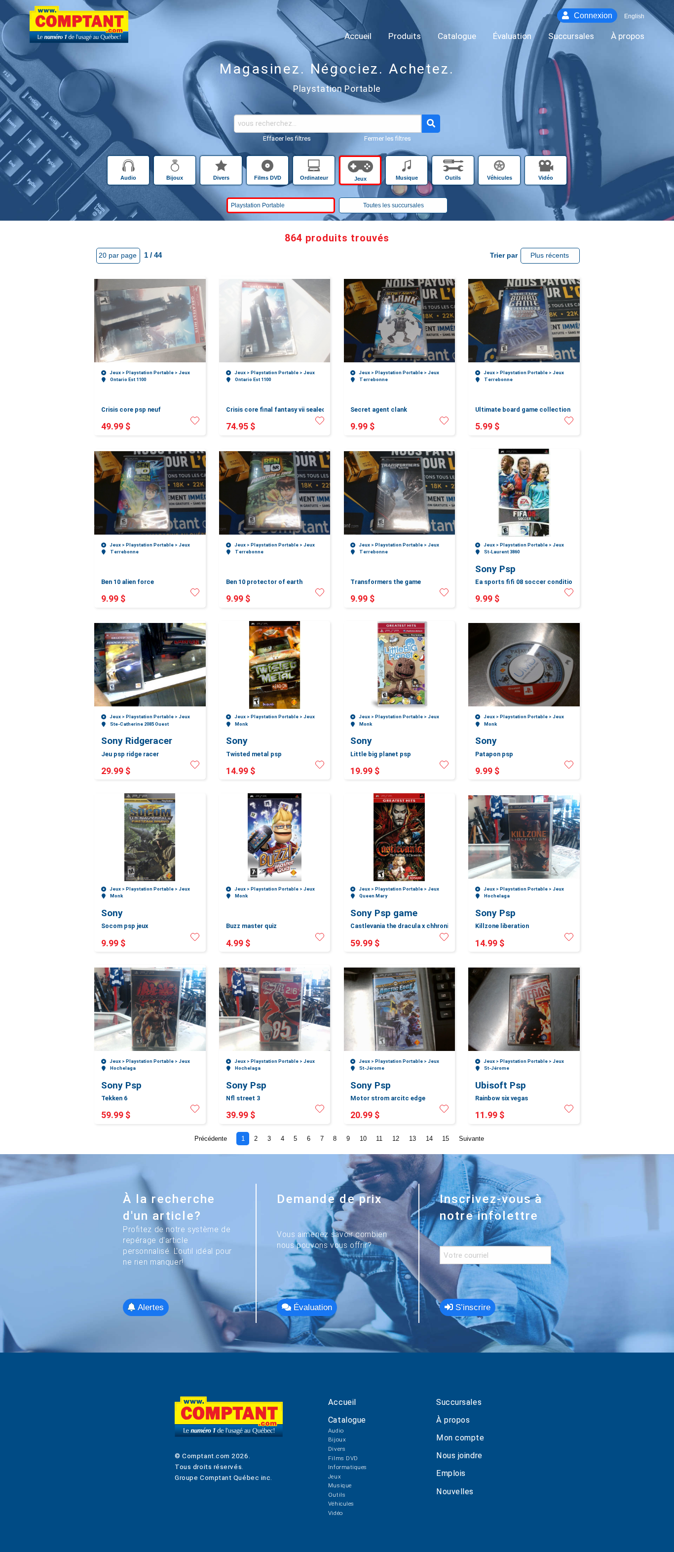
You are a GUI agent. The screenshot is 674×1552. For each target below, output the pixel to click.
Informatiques (347, 1467)
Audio (336, 1430)
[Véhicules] (500, 168)
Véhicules (341, 1503)
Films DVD (343, 1458)
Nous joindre (459, 1455)
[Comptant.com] (229, 1424)
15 (445, 1138)
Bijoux (337, 1439)
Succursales (459, 1402)
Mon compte (460, 1437)
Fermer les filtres (387, 138)
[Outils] (454, 168)
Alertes (149, 1307)
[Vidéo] (546, 168)
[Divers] (222, 168)
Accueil (342, 1402)
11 (379, 1138)
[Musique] (407, 168)
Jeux (334, 1476)
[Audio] (129, 168)
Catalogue (347, 1420)
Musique (340, 1485)
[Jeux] (361, 168)
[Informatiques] (315, 168)
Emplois (451, 1473)
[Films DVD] (268, 168)
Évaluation (311, 1307)
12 (395, 1138)
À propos (453, 1420)
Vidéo (335, 1513)
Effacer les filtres (287, 138)
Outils (336, 1494)
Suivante (471, 1138)
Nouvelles (455, 1491)
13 (412, 1138)
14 (429, 1138)
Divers (336, 1448)
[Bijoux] (175, 168)
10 (363, 1138)
